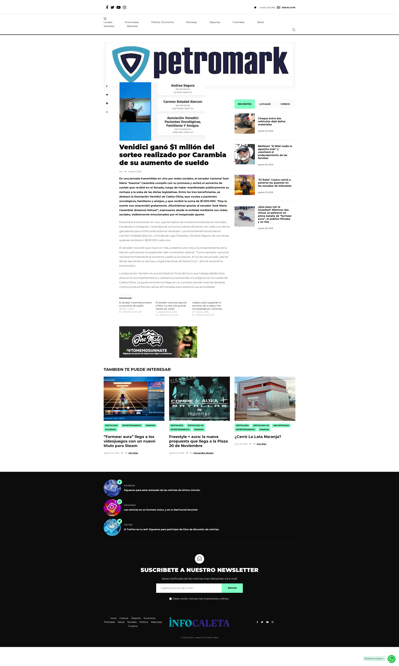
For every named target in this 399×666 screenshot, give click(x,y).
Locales (108, 22)
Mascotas (132, 26)
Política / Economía (162, 22)
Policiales (191, 22)
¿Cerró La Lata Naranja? (258, 436)
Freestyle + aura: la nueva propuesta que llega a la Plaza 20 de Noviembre (198, 441)
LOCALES (265, 103)
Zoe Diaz (133, 453)
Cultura (124, 618)
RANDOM (150, 425)
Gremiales (239, 22)
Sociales (132, 622)
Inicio (113, 618)
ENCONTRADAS (281, 425)
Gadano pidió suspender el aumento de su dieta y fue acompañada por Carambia (207, 305)
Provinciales (132, 22)
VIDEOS (285, 103)
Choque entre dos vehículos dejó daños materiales (272, 121)
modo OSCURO (267, 7)
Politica (143, 622)
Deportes (214, 22)
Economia (149, 618)
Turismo (133, 626)
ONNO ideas (212, 637)
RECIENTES (245, 103)
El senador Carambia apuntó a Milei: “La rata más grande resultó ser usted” (171, 305)
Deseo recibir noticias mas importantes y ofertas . (201, 598)
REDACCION (288, 7)
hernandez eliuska (203, 453)
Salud (260, 22)
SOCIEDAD (110, 429)
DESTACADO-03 (261, 425)
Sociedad (109, 26)
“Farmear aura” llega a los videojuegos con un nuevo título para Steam (129, 441)
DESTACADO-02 (195, 425)
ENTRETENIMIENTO (131, 425)
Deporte (136, 618)
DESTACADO (111, 425)
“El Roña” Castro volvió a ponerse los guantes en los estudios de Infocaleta (274, 182)
